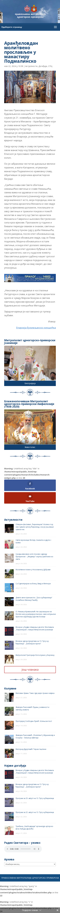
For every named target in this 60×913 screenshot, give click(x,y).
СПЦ (50, 66)
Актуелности (31, 66)
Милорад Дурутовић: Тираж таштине (31, 749)
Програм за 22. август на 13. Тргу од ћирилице (35, 812)
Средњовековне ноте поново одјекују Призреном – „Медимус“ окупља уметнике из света (34, 556)
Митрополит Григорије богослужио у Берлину (35, 655)
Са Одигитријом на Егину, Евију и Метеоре (33, 583)
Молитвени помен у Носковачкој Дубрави (33, 569)
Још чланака (30, 669)
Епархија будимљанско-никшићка (36, 327)
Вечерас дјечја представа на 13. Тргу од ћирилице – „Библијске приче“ (32, 642)
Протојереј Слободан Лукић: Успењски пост (34, 721)
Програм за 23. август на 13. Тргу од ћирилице (35, 798)
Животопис (30, 447)
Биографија (30, 383)
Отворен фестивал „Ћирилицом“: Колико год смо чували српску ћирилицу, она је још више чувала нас (35, 527)
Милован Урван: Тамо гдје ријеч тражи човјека (35, 693)
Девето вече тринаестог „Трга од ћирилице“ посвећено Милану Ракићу (34, 598)
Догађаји (43, 66)
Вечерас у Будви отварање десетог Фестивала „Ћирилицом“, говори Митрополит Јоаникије (35, 628)
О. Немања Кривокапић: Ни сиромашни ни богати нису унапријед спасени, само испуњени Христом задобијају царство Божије (36, 614)
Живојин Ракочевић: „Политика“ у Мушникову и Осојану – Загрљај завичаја (35, 736)
